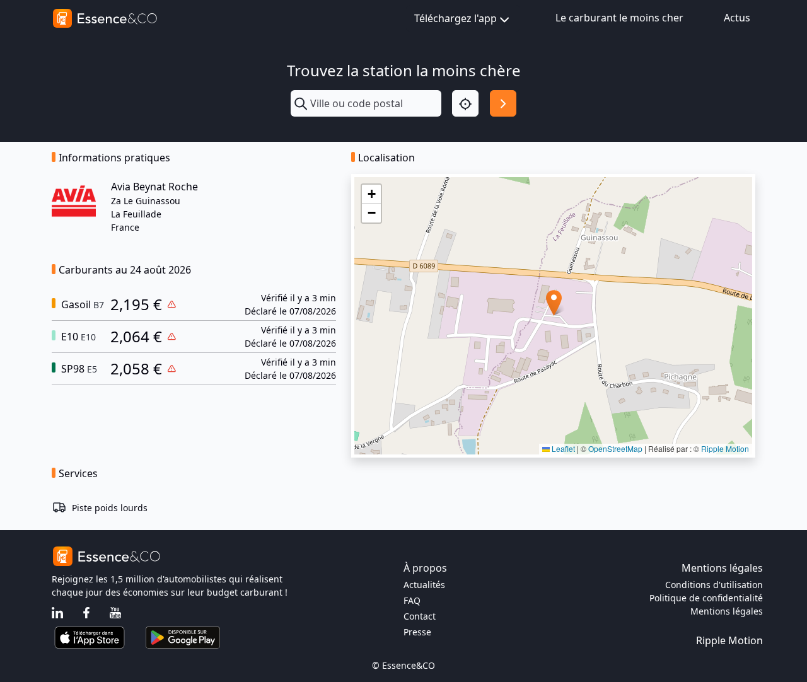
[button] (554, 303)
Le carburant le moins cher (619, 18)
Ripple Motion (725, 448)
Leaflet (562, 448)
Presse (417, 632)
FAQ (412, 600)
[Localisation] (465, 103)
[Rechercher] (503, 103)
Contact (420, 616)
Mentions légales (726, 611)
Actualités (424, 585)
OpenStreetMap (615, 448)
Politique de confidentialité (706, 598)
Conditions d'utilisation (714, 585)
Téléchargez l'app (455, 18)
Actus (737, 18)
